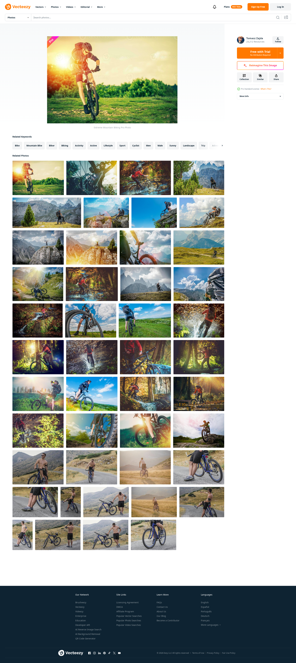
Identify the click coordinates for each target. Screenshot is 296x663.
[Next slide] (220, 145)
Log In (280, 6)
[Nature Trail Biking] (145, 430)
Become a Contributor (168, 620)
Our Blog (161, 615)
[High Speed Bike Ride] (198, 320)
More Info (244, 96)
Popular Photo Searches (128, 620)
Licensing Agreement (127, 602)
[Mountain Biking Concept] (145, 247)
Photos (55, 6)
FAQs (159, 602)
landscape (188, 145)
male (160, 145)
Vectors (39, 6)
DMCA (119, 606)
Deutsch (205, 615)
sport (122, 145)
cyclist (135, 145)
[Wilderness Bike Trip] (198, 357)
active (93, 145)
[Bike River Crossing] (91, 357)
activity (79, 145)
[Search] (278, 17)
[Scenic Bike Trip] (37, 320)
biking (64, 145)
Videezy (79, 611)
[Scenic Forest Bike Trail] (145, 394)
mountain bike (34, 145)
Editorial (85, 6)
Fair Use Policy (228, 652)
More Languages (209, 625)
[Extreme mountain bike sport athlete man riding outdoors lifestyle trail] (38, 467)
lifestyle (108, 145)
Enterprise (80, 615)
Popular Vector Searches (129, 615)
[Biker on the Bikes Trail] (106, 213)
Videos (69, 6)
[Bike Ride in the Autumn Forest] (198, 394)
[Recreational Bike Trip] (145, 357)
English (205, 602)
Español (205, 606)
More (100, 6)
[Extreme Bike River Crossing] (145, 178)
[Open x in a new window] (114, 653)
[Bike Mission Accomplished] (91, 247)
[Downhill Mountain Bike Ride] (91, 430)
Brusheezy (80, 602)
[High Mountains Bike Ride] (145, 284)
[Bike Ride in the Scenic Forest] (38, 357)
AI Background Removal (87, 634)
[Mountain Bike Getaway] (90, 320)
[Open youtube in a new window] (119, 653)
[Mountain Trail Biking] (37, 284)
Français (205, 620)
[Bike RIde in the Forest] (92, 284)
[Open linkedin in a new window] (99, 653)
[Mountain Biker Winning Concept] (38, 247)
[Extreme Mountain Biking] (38, 178)
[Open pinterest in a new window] (104, 653)
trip (203, 145)
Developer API (82, 624)
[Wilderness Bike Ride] (38, 430)
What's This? (266, 89)
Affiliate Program (125, 611)
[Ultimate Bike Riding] (154, 213)
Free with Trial (260, 53)
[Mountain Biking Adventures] (198, 247)
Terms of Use (198, 652)
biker (52, 145)
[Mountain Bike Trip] (199, 284)
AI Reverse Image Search (88, 629)
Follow (278, 41)
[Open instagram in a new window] (94, 653)
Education (80, 620)
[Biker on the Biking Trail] (198, 178)
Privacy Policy (213, 652)
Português (206, 611)
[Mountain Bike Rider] (91, 394)
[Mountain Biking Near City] (38, 394)
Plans (227, 6)
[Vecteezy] (17, 7)
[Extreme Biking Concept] (91, 178)
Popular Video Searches (128, 624)
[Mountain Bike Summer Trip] (145, 320)
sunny (173, 145)
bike (17, 145)
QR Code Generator (85, 638)
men (148, 145)
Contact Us (162, 606)
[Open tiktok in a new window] (109, 653)
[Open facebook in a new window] (89, 653)
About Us (161, 611)
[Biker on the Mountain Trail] (46, 213)
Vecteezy (79, 606)
